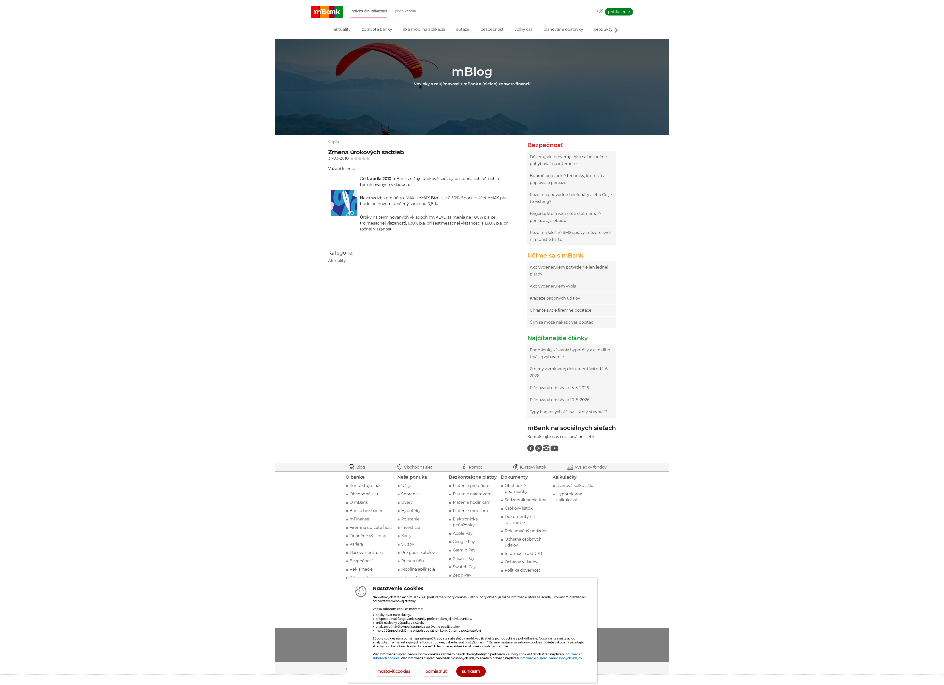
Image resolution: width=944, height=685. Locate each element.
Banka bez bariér (366, 510)
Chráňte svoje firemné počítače (560, 310)
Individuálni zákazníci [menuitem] (369, 11)
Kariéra (356, 544)
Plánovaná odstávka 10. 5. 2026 (560, 399)
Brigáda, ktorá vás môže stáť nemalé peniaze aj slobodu (565, 217)
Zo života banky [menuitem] (377, 29)
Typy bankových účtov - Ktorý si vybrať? (568, 412)
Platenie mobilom (470, 510)
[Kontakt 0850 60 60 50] (600, 12)
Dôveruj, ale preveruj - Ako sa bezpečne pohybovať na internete (568, 160)
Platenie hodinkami (472, 502)
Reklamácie (361, 569)
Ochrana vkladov (521, 562)
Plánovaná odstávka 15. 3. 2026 (559, 387)
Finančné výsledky (368, 535)
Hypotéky (411, 510)
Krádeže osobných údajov (555, 298)
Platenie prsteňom (471, 485)
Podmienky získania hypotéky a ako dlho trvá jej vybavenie (570, 353)
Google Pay (464, 541)
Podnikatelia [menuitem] (405, 11)
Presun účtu (413, 561)
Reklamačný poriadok (526, 531)
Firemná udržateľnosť (371, 527)
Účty (406, 485)
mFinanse (359, 519)
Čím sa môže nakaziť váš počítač (561, 322)
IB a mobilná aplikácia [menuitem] (424, 29)
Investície (410, 527)
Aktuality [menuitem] (342, 29)
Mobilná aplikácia (418, 569)
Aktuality (337, 260)
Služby (407, 544)
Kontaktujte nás (365, 485)
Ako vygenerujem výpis (553, 286)
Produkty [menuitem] (603, 29)
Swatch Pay (464, 566)
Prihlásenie (619, 11)
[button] (327, 12)
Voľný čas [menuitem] (523, 29)
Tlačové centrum (366, 552)
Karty (406, 535)
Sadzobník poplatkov (525, 500)
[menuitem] (530, 448)
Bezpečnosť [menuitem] (492, 29)
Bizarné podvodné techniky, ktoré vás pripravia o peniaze (567, 179)
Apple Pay (462, 533)
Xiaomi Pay (463, 558)
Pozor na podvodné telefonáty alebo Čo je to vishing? (571, 198)
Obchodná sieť (364, 494)
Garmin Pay (464, 550)
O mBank (359, 502)
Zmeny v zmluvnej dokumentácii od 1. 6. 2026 (569, 372)
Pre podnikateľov (418, 552)
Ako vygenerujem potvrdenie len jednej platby (569, 270)
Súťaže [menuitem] (462, 29)
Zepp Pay (462, 575)
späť (335, 142)
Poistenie (410, 519)
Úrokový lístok (519, 508)
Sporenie (410, 494)
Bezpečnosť (361, 561)
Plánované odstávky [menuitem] (563, 29)
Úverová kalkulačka (575, 485)
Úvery (407, 502)
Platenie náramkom (472, 494)
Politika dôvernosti (523, 570)
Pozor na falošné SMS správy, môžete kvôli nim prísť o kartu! (571, 236)
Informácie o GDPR (523, 553)
